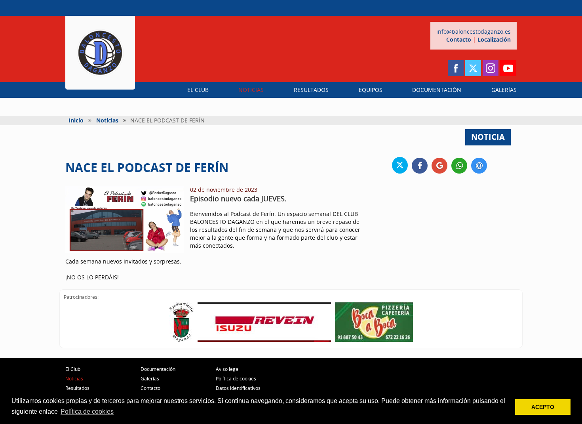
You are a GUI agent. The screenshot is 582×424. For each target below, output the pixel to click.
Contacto (458, 39)
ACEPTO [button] (542, 407)
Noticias (107, 120)
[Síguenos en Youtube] (508, 68)
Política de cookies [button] (87, 411)
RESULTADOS (311, 90)
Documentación (158, 369)
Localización (494, 39)
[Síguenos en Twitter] (473, 68)
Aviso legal (228, 369)
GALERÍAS (504, 90)
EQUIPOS (370, 90)
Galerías (150, 378)
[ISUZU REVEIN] (264, 322)
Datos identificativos (238, 388)
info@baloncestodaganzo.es (473, 31)
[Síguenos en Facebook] (456, 68)
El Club (72, 369)
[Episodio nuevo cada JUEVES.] (124, 219)
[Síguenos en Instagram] (490, 68)
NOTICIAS (251, 90)
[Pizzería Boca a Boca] (374, 322)
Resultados (77, 388)
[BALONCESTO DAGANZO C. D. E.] (100, 53)
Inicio (76, 120)
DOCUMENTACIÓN (436, 90)
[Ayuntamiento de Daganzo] (181, 322)
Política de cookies (236, 378)
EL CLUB (198, 90)
